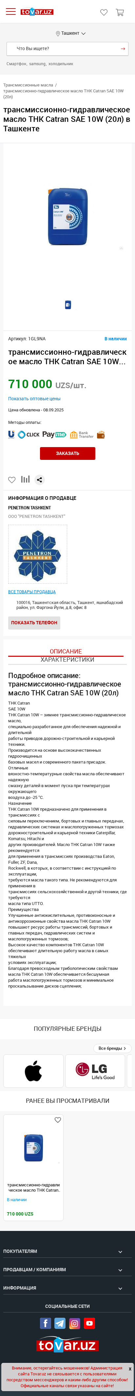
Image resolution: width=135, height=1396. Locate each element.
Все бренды (111, 1048)
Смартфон (17, 64)
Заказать (67, 453)
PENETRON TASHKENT (29, 507)
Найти (123, 48)
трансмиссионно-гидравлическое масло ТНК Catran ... (33, 1187)
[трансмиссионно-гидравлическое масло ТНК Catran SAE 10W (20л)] (33, 1148)
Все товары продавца (32, 592)
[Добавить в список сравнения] (25, 481)
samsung (38, 64)
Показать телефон (34, 622)
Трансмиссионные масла (28, 85)
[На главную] (37, 11)
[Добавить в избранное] (12, 480)
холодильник (60, 64)
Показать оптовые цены (34, 399)
